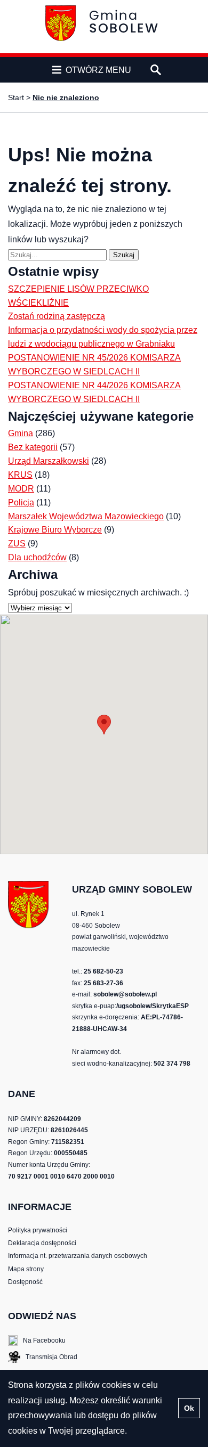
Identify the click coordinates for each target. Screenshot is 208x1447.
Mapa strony (26, 1269)
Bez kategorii (33, 447)
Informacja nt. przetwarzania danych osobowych (77, 1256)
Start (16, 97)
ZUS (17, 543)
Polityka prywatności (37, 1230)
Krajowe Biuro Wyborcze (55, 529)
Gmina (20, 433)
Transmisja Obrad (42, 1358)
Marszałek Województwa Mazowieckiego (86, 516)
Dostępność (25, 1282)
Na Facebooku (37, 1341)
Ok (189, 1408)
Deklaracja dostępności (42, 1243)
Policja (21, 502)
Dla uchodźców (37, 557)
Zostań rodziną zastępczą (56, 316)
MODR (21, 488)
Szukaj (126, 254)
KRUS (20, 474)
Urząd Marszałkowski (48, 460)
